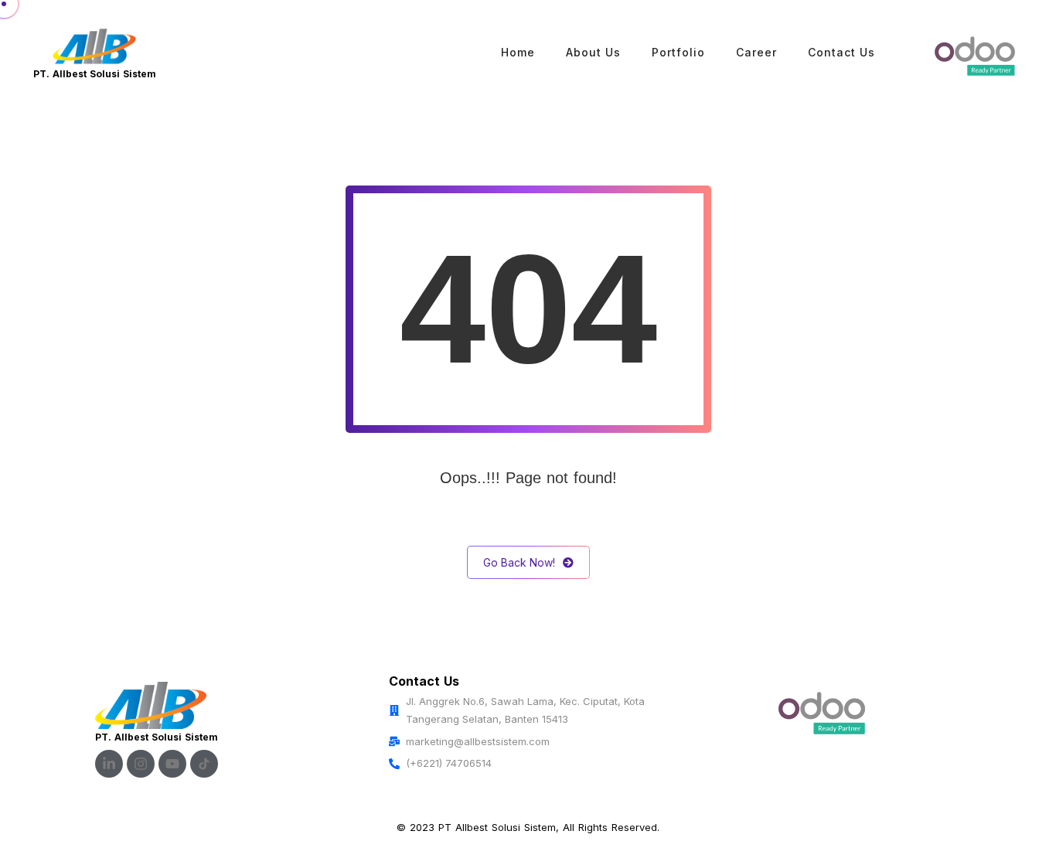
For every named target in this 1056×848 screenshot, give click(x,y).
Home (518, 52)
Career (756, 52)
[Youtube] (172, 764)
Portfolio (678, 52)
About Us (593, 52)
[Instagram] (141, 764)
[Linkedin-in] (109, 764)
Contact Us (841, 52)
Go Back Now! (519, 562)
